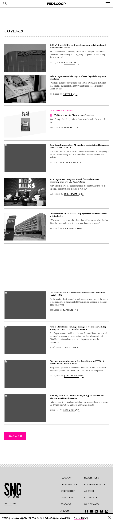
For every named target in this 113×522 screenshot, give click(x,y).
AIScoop (65, 510)
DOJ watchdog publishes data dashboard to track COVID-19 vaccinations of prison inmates (77, 362)
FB (85, 510)
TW (90, 510)
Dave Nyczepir (70, 310)
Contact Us (90, 497)
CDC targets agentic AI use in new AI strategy (73, 115)
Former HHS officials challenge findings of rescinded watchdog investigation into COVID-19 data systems (78, 328)
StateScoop (67, 497)
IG (100, 510)
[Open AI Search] (8, 3)
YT (106, 510)
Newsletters (91, 477)
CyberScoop (67, 490)
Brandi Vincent (71, 410)
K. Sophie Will (71, 62)
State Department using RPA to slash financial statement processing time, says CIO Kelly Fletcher (75, 180)
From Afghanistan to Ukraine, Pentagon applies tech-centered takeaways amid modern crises (77, 396)
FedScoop (66, 477)
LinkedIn (96, 510)
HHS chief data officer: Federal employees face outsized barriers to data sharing (78, 215)
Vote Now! (81, 517)
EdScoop (65, 504)
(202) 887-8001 (91, 504)
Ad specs (89, 490)
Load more (15, 435)
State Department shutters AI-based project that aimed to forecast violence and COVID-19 (79, 146)
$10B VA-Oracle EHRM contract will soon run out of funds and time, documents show (78, 46)
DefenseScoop (69, 484)
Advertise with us (94, 484)
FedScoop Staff (72, 127)
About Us (10, 503)
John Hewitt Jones (74, 194)
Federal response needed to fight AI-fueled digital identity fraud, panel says (78, 77)
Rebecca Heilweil (72, 162)
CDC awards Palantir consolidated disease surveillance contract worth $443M (78, 293)
